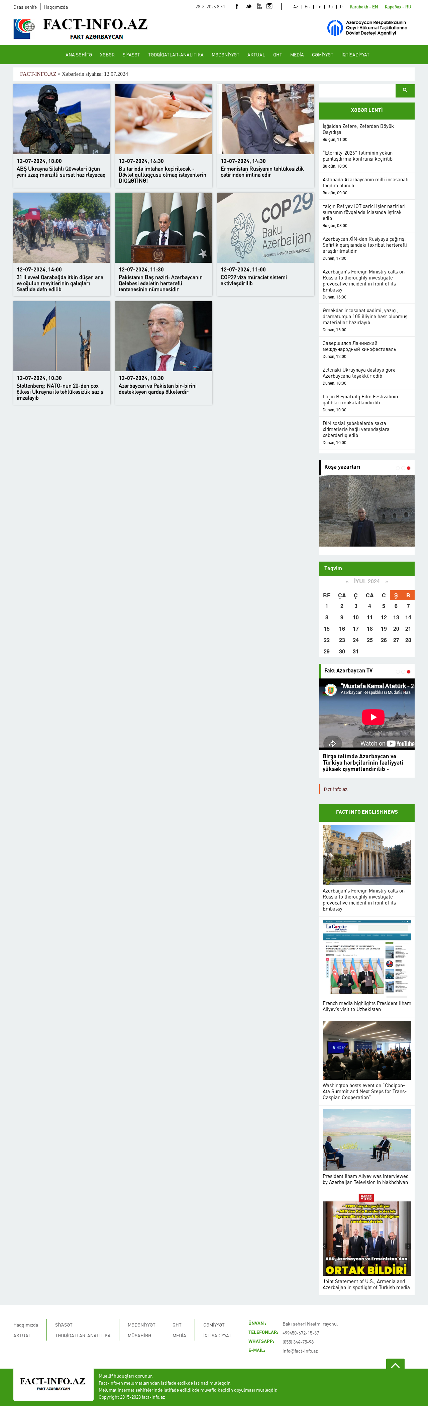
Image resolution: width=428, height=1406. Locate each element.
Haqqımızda (56, 7)
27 (396, 640)
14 (408, 617)
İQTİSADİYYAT (355, 54)
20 (396, 628)
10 (356, 617)
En (307, 6)
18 (370, 628)
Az (295, 6)
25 (370, 640)
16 (342, 628)
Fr (318, 6)
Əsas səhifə (25, 7)
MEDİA (297, 54)
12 (384, 617)
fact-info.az (335, 789)
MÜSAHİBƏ (139, 1335)
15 (327, 628)
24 (356, 640)
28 (408, 640)
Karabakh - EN (364, 6)
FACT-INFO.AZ (38, 74)
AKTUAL (256, 54)
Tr (341, 6)
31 (356, 651)
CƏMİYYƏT (322, 54)
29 (327, 651)
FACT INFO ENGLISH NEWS (367, 812)
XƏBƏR (107, 54)
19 (384, 628)
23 (342, 640)
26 (384, 640)
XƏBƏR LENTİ (367, 110)
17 (356, 628)
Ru (330, 6)
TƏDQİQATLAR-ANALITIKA (176, 54)
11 (370, 617)
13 (396, 617)
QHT (277, 54)
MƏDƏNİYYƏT (225, 54)
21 (408, 628)
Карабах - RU (398, 6)
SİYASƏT (131, 54)
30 (342, 651)
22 (327, 640)
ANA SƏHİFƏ (79, 54)
